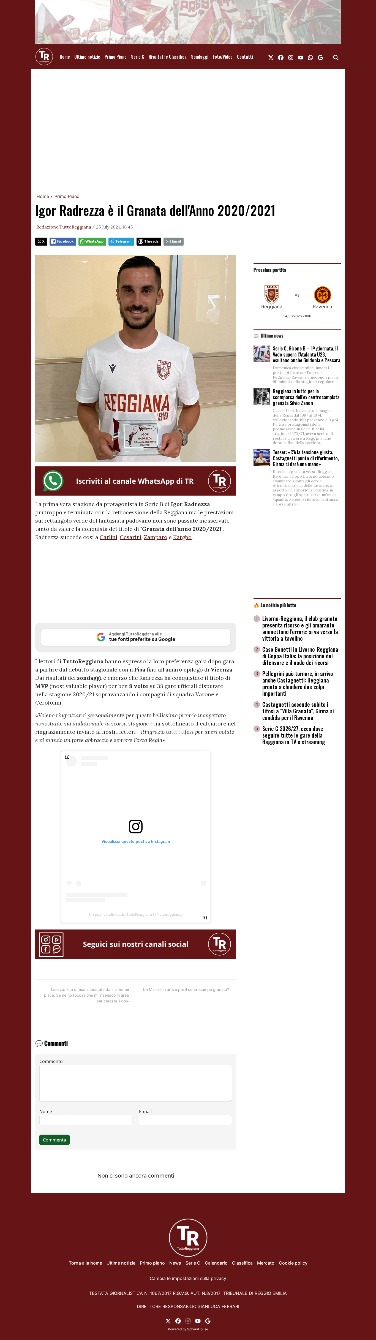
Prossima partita (270, 269)
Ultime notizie (87, 56)
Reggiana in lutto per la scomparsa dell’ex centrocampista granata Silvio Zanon (306, 396)
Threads (151, 241)
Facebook (65, 241)
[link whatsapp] (310, 56)
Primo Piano (116, 56)
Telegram (123, 241)
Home (65, 56)
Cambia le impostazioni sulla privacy (188, 1278)
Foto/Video (223, 56)
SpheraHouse (197, 1329)
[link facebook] (281, 56)
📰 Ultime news (269, 335)
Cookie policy (293, 1263)
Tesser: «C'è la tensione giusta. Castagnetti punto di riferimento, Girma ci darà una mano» (306, 458)
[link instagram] (291, 56)
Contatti (245, 56)
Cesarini (130, 537)
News (175, 1263)
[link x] (271, 56)
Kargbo (182, 537)
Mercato (265, 1263)
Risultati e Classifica (168, 56)
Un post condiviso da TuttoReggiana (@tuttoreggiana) (136, 914)
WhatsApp (94, 241)
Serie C (137, 56)
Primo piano (152, 1263)
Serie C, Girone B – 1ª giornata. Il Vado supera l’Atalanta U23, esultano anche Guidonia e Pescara (306, 354)
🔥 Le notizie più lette (275, 604)
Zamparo (155, 537)
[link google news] (320, 56)
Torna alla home (85, 1263)
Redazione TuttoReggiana (63, 227)
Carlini (108, 537)
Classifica (242, 1263)
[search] (336, 56)
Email (176, 241)
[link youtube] (301, 56)
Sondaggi (199, 56)
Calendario (216, 1263)
